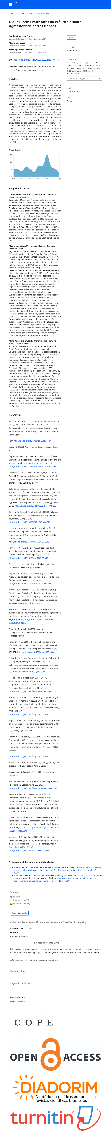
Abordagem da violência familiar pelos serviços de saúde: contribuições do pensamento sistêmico (57, 868)
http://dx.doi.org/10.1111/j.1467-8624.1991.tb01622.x (33, 466)
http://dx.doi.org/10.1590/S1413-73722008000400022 (33, 788)
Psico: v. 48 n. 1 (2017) (61, 881)
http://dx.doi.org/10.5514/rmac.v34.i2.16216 (29, 541)
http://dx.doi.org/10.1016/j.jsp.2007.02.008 (28, 756)
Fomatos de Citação (77, 78)
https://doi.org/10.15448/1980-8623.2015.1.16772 (36, 60)
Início (11, 13)
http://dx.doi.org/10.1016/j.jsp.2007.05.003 (28, 714)
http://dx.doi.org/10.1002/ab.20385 (29, 671)
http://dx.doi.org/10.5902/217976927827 (32, 441)
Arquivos (20, 13)
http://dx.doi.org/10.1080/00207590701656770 (30, 850)
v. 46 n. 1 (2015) (33, 13)
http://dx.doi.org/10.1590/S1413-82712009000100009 (33, 583)
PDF (72, 37)
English (16, 896)
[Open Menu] (10, 4)
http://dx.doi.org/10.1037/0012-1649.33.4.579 (29, 522)
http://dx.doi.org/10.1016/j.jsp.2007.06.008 (28, 558)
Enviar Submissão (19, 913)
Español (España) (21, 900)
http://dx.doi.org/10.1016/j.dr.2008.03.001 (36, 652)
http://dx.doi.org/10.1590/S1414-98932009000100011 (33, 691)
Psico (17, 2)
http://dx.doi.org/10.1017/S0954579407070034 (36, 506)
